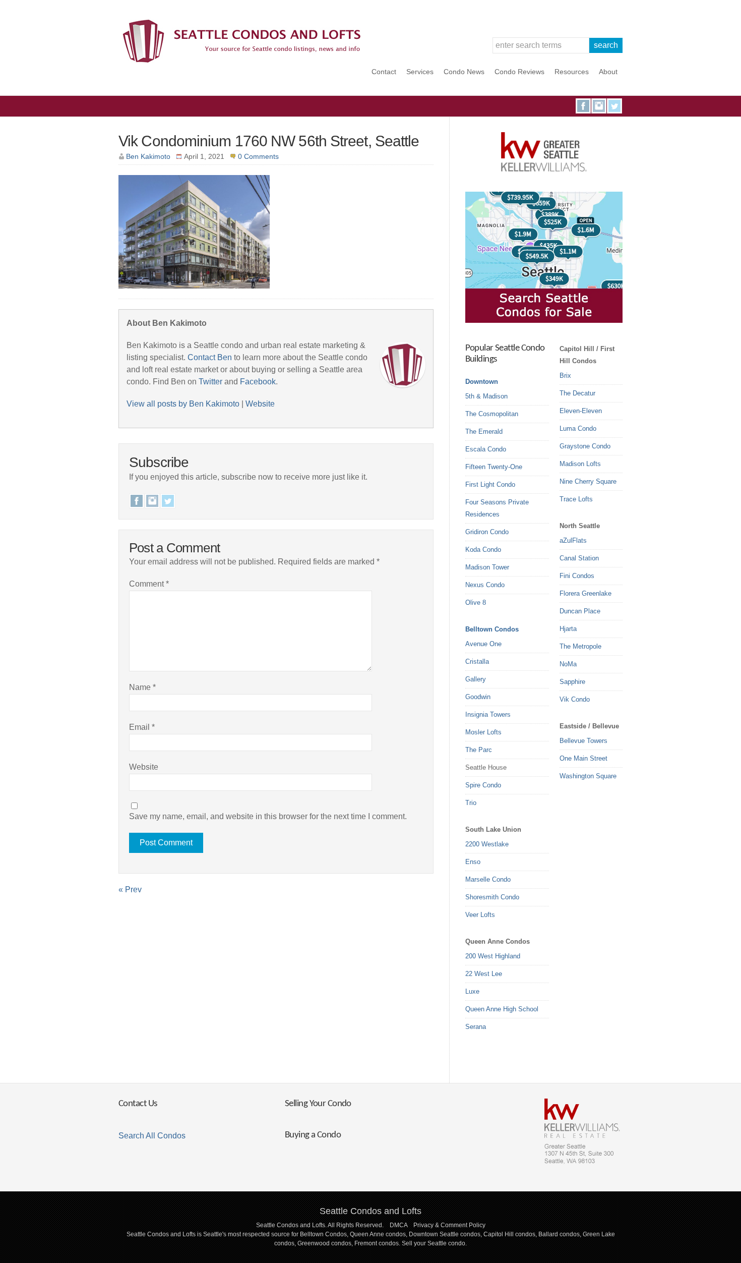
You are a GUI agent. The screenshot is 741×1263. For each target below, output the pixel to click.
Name (142, 687)
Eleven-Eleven (581, 411)
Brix (565, 375)
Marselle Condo (488, 879)
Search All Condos (152, 1135)
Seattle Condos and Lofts (370, 1211)
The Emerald (484, 431)
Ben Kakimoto (148, 156)
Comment (149, 584)
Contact (384, 72)
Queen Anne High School (501, 1009)
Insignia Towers (488, 714)
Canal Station (579, 558)
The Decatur (577, 393)
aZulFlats (573, 540)
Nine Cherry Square (588, 481)
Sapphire (572, 681)
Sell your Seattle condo (433, 1243)
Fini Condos (577, 576)
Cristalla (477, 661)
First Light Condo (490, 484)
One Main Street (583, 758)
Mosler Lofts (483, 732)
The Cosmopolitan (491, 414)
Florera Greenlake (585, 593)
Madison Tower (487, 567)
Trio (470, 803)
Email (142, 727)
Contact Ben (210, 357)
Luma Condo (578, 428)
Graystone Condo (585, 446)
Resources (571, 72)
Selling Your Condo (318, 1104)
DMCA (398, 1225)
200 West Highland (492, 956)
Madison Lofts (580, 464)
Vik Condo (575, 699)
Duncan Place (580, 611)
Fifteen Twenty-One (493, 467)
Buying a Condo (313, 1135)
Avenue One (483, 644)
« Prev (130, 889)
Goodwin (477, 697)
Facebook (583, 106)
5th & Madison (486, 396)
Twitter (614, 106)
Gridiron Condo (487, 532)
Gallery (475, 679)
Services (420, 72)
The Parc (478, 750)
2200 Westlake (487, 844)
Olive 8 (475, 602)
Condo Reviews (519, 72)
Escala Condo (485, 449)
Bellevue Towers (583, 740)
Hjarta (568, 629)
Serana (475, 1026)
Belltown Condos (492, 629)
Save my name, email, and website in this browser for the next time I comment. (268, 816)
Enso (472, 862)
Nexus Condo (485, 585)
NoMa (568, 664)
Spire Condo (483, 785)
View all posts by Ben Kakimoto (183, 403)
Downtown (481, 381)
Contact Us (137, 1104)
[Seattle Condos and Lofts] (244, 60)
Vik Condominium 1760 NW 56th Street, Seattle (268, 141)
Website (260, 403)
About (608, 72)
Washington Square (588, 776)
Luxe (472, 991)
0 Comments (258, 156)
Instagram (599, 106)
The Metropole (580, 646)
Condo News (464, 72)
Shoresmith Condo (492, 897)
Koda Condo (483, 549)
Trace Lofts (576, 499)
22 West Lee (483, 974)
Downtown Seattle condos (444, 1234)
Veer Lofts (480, 914)
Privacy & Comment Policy (449, 1225)
